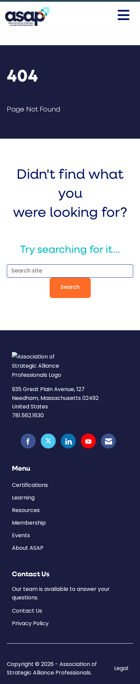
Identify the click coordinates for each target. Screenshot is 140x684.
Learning (23, 498)
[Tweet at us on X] (48, 441)
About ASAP (27, 548)
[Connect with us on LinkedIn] (68, 441)
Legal (121, 668)
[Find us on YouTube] (88, 441)
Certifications (30, 485)
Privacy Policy (30, 623)
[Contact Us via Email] (108, 441)
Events (21, 535)
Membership (29, 523)
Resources (26, 510)
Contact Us (27, 611)
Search (70, 287)
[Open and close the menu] (105, 15)
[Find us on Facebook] (28, 441)
